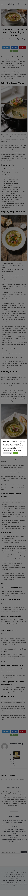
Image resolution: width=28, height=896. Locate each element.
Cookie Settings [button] (7, 453)
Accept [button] (15, 453)
